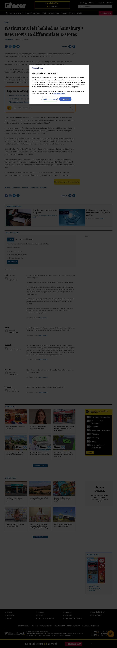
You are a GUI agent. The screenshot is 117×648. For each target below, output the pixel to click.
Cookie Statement (59, 94)
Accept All (65, 99)
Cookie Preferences (50, 99)
